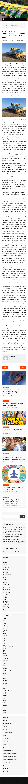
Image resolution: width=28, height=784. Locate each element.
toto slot (4, 744)
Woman (4, 708)
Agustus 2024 (6, 594)
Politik (4, 688)
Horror (4, 651)
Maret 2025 (5, 582)
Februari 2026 (6, 566)
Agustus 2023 (6, 607)
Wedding (5, 705)
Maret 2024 (5, 602)
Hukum (4, 653)
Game (4, 648)
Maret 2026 (5, 564)
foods (4, 645)
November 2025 (6, 571)
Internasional (6, 656)
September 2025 (7, 574)
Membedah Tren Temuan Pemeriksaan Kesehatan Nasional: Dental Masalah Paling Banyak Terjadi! (14, 457)
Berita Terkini (20, 40)
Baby (4, 625)
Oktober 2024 (6, 591)
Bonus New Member (7, 732)
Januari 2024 (6, 606)
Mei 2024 (5, 599)
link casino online (7, 723)
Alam (4, 620)
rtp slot (4, 735)
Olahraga (5, 680)
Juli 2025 (5, 576)
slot (3, 747)
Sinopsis (5, 695)
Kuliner (4, 663)
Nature (4, 678)
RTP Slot (5, 720)
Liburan (4, 665)
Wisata (4, 707)
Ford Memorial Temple (8, 646)
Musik (4, 677)
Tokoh (4, 700)
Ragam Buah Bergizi (8, 690)
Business (5, 630)
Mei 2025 (5, 579)
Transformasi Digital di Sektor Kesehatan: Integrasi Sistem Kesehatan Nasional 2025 (11, 501)
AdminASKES (5, 40)
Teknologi (5, 697)
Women (4, 710)
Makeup (5, 668)
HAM (4, 650)
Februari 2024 (6, 604)
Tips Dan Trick (6, 698)
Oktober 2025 (6, 572)
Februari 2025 (6, 584)
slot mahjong (6, 768)
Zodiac (4, 712)
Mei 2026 (5, 562)
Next (23, 367)
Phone (4, 687)
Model (4, 675)
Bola (4, 628)
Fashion (5, 635)
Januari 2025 (6, 586)
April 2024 (5, 601)
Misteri (4, 673)
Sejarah (5, 693)
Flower (4, 643)
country (4, 633)
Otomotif (5, 683)
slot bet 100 (5, 717)
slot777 (4, 765)
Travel (4, 703)
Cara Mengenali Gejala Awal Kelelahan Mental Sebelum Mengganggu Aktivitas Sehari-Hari (13, 391)
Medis (4, 672)
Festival (5, 636)
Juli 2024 (5, 596)
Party (4, 685)
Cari (4, 514)
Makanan (5, 667)
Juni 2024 (5, 597)
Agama (4, 618)
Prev (5, 367)
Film (4, 640)
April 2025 (5, 581)
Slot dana (5, 726)
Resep (4, 692)
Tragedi (4, 702)
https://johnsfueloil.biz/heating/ (10, 753)
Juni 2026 (5, 561)
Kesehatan (5, 660)
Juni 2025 (5, 577)
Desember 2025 (6, 569)
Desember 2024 (6, 587)
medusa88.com (6, 762)
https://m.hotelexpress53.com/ (10, 759)
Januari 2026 (6, 567)
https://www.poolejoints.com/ (9, 750)
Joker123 (5, 729)
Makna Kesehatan (7, 670)
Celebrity (5, 631)
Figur (4, 638)
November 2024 (6, 589)
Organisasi (5, 682)
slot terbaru (5, 771)
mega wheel (6, 741)
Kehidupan (5, 658)
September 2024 (7, 592)
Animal (4, 621)
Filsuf (4, 641)
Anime (4, 623)
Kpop (4, 662)
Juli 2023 (5, 609)
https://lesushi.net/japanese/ (9, 756)
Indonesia (5, 655)
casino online (6, 738)
